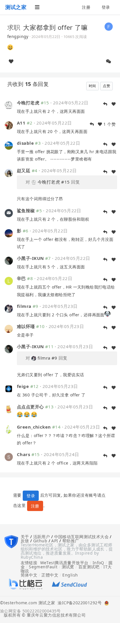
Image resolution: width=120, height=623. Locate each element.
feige (23, 386)
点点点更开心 (30, 407)
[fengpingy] (109, 26)
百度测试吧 (88, 566)
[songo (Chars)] (9, 456)
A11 (21, 123)
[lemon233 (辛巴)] (9, 280)
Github (40, 540)
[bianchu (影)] (9, 233)
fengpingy (18, 36)
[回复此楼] (105, 104)
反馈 (25, 540)
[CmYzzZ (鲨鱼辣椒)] (9, 212)
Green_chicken (34, 427)
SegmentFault (43, 566)
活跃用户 (41, 536)
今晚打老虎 (28, 103)
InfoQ (98, 562)
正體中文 (49, 575)
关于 (25, 536)
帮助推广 (70, 540)
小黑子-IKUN (30, 258)
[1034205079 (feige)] (9, 388)
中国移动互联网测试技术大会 (81, 536)
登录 (106, 7)
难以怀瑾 (26, 326)
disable (25, 143)
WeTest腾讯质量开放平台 (64, 562)
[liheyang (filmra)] (9, 308)
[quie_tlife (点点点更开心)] (9, 408)
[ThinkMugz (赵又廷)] (9, 172)
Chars (23, 454)
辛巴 (21, 278)
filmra (24, 306)
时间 (92, 85)
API (54, 540)
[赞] (11, 61)
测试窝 (68, 566)
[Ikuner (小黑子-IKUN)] (9, 260)
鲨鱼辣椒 (26, 210)
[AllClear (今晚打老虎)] (9, 104)
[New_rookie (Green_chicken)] (9, 429)
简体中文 (29, 575)
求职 (13, 27)
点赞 (106, 85)
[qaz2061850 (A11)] (9, 125)
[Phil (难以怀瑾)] (9, 328)
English (70, 575)
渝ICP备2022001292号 (78, 603)
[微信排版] (109, 61)
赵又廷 (23, 170)
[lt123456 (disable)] (9, 145)
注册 (86, 7)
